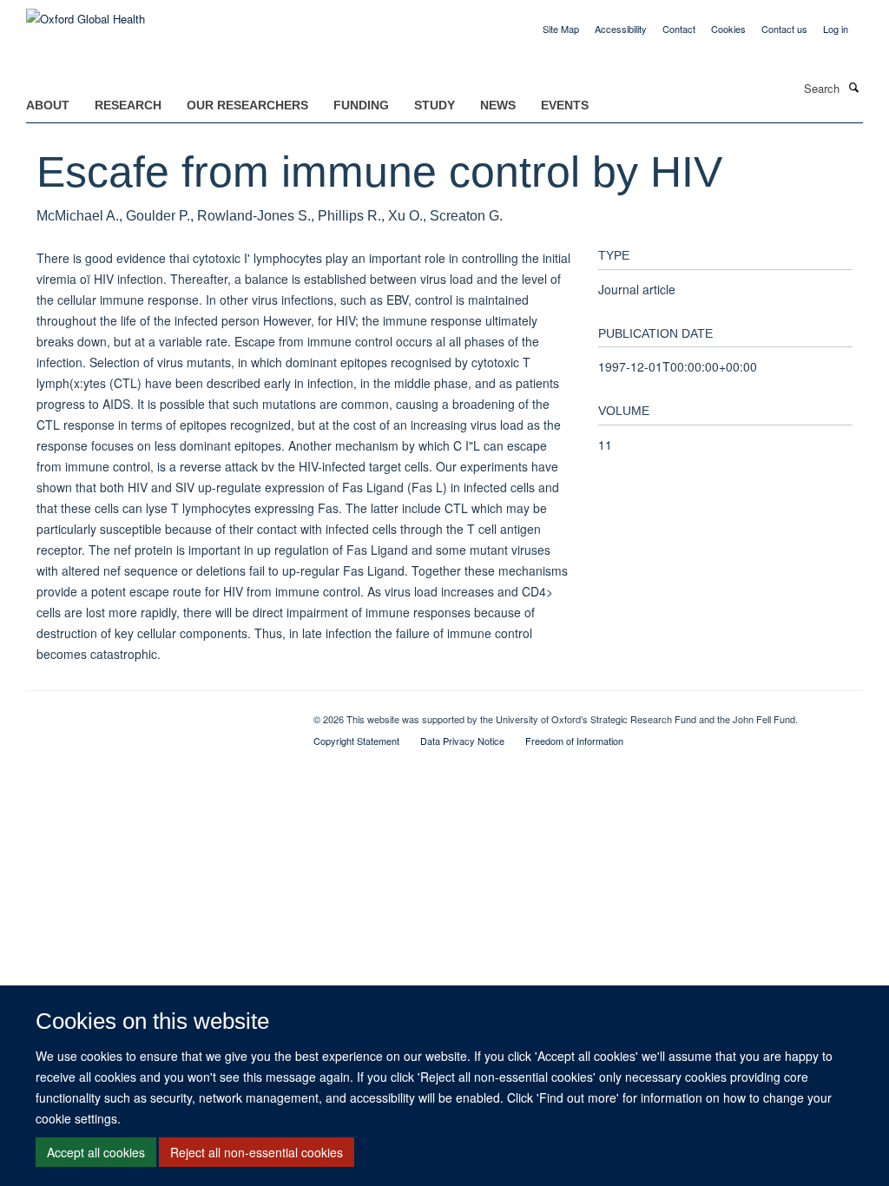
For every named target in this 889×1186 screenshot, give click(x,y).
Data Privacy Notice (462, 741)
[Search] (853, 86)
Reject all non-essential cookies (256, 1152)
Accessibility (621, 29)
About (47, 105)
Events (565, 105)
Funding (361, 105)
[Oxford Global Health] (85, 12)
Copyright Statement (356, 741)
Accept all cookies (96, 1152)
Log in (835, 29)
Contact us (784, 29)
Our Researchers (247, 105)
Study (434, 105)
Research (128, 105)
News (498, 105)
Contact (678, 29)
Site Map (561, 29)
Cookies (728, 29)
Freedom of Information (574, 741)
